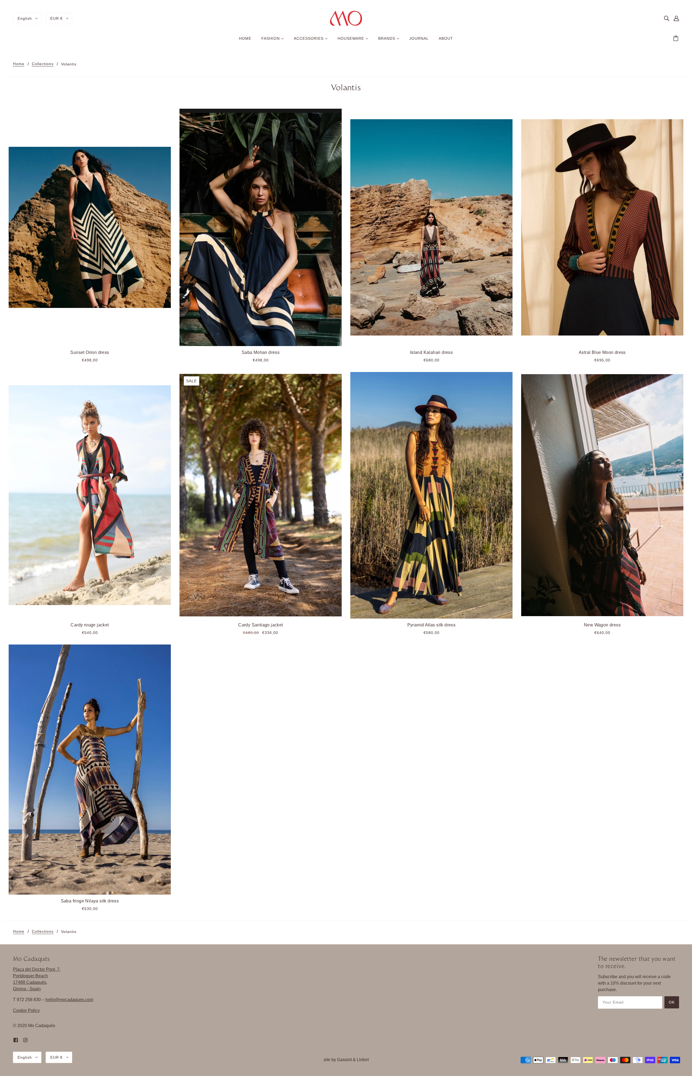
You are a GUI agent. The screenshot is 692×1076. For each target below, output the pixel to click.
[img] (666, 18)
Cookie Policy (26, 1010)
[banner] (346, 18)
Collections (43, 64)
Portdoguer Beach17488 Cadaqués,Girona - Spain (30, 982)
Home (18, 64)
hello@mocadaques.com (69, 999)
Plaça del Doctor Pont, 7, (37, 969)
